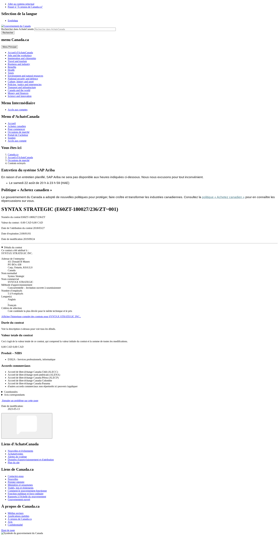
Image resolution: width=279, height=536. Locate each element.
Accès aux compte (17, 140)
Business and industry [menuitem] (19, 64)
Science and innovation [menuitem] (19, 96)
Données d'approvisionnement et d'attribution (31, 459)
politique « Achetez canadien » (223, 197)
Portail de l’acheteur (18, 135)
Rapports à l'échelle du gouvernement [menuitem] (27, 496)
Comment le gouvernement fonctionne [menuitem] (27, 490)
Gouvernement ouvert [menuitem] (19, 499)
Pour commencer (16, 129)
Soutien (12, 138)
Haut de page (8, 530)
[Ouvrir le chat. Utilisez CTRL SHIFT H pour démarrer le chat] (26, 426)
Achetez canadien (17, 126)
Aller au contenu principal (21, 4)
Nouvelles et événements (20, 451)
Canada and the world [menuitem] (19, 90)
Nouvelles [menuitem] (13, 479)
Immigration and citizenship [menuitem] (22, 58)
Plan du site (14, 462)
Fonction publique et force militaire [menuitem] (25, 493)
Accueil (12, 123)
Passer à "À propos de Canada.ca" (25, 6)
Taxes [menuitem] (11, 72)
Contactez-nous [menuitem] (16, 476)
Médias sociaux (16, 513)
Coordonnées (11, 391)
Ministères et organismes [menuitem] (20, 485)
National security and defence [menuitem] (23, 78)
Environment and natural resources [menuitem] (25, 75)
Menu (9, 47)
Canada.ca (13, 154)
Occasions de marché (18, 132)
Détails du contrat (13, 247)
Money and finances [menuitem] (18, 93)
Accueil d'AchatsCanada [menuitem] (20, 52)
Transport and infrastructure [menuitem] (22, 87)
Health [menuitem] (11, 70)
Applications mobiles (18, 516)
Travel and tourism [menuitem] (17, 61)
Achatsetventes (15, 453)
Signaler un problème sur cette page (20, 400)
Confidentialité (15, 524)
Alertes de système (17, 456)
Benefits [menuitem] (12, 67)
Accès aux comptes (17, 109)
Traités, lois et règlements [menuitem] (20, 487)
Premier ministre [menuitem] (16, 482)
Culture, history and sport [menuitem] (21, 81)
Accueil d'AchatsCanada (20, 157)
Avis (10, 522)
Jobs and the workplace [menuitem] (20, 55)
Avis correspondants (14, 394)
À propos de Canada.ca (20, 519)
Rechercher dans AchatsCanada (17, 29)
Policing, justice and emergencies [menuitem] (24, 84)
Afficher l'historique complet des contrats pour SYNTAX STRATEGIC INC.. (41, 316)
